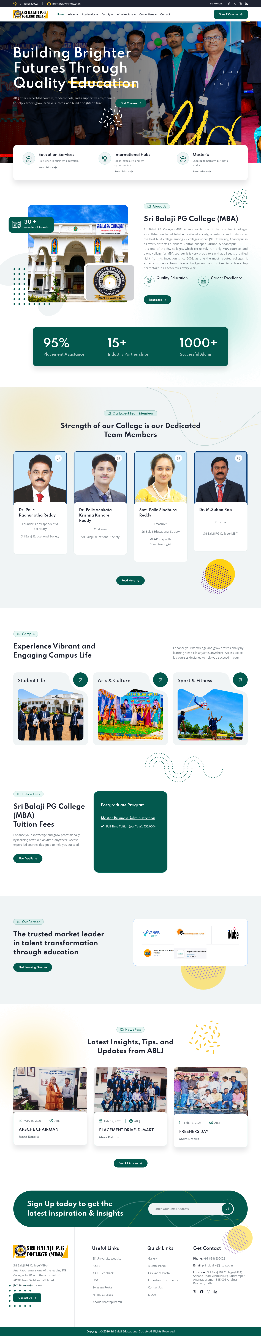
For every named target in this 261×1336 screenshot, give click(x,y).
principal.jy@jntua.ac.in (66, 3)
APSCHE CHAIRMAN (39, 1130)
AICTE (96, 1266)
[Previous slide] (221, 84)
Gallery (152, 1258)
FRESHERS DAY (193, 1132)
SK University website (107, 1258)
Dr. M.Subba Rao (215, 510)
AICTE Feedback (103, 1273)
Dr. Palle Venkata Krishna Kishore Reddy (95, 515)
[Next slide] (230, 72)
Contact (165, 14)
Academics (88, 14)
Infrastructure (124, 14)
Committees (146, 14)
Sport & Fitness (195, 680)
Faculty (106, 14)
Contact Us (155, 1287)
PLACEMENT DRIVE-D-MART (126, 1130)
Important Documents (163, 1280)
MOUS (152, 1295)
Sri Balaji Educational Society (129, 1331)
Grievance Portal (159, 1273)
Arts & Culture (114, 680)
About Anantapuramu (107, 1302)
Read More (46, 167)
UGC (96, 1280)
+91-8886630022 (28, 3)
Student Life (31, 680)
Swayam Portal (103, 1287)
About (71, 14)
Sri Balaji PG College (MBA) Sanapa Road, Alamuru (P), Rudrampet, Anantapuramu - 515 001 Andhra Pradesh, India (219, 1277)
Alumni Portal (157, 1266)
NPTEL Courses (103, 1295)
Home (60, 14)
